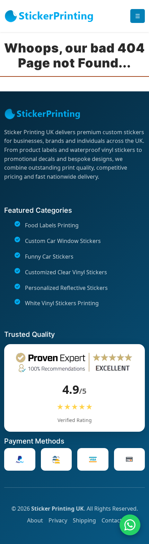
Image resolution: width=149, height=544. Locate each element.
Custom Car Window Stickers (63, 241)
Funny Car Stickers (49, 256)
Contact (112, 520)
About (35, 520)
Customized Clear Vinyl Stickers (66, 272)
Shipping (84, 520)
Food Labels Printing (52, 225)
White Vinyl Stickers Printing (62, 303)
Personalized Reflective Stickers (66, 288)
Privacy (58, 520)
